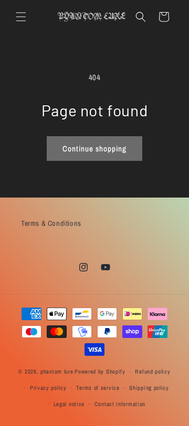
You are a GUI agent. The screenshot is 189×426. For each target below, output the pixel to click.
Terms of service (97, 387)
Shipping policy (149, 387)
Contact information (119, 404)
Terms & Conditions (51, 223)
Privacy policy (48, 387)
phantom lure (56, 371)
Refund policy (152, 371)
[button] (21, 16)
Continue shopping (94, 148)
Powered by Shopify (100, 371)
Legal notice (69, 404)
